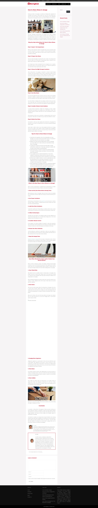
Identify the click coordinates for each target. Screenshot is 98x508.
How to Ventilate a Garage (64, 21)
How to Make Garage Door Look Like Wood (35, 451)
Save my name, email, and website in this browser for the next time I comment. (42, 478)
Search (61, 9)
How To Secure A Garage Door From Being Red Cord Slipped (65, 35)
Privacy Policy (53, 0)
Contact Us (58, 0)
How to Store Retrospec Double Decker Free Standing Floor (64, 28)
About (29, 495)
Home (39, 0)
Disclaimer (48, 0)
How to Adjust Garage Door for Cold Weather (35, 452)
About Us (43, 0)
